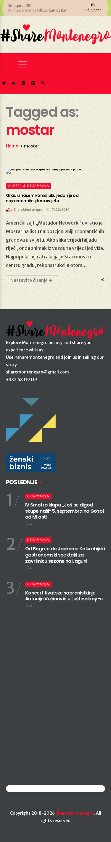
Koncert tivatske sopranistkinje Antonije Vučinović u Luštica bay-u (63, 595)
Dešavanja (38, 496)
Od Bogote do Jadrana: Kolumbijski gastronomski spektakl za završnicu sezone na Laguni (65, 554)
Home (12, 146)
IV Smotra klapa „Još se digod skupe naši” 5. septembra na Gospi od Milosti (64, 511)
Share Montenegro (75, 813)
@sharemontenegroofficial (32, 788)
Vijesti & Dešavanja (28, 186)
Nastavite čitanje (29, 280)
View (52, 171)
